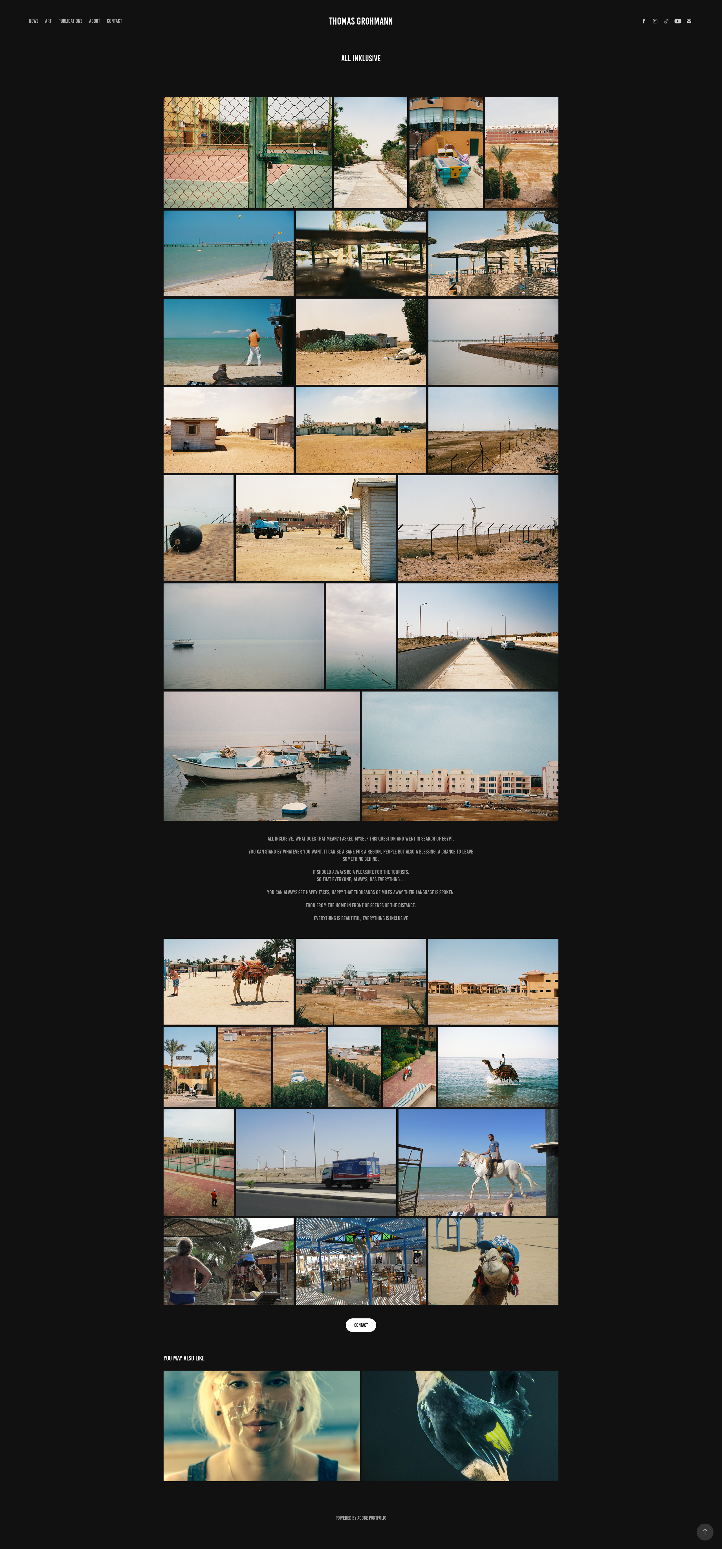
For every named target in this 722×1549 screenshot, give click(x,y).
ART (48, 21)
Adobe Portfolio (371, 1518)
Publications (70, 21)
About (94, 21)
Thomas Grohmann (361, 21)
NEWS (33, 21)
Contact (114, 21)
